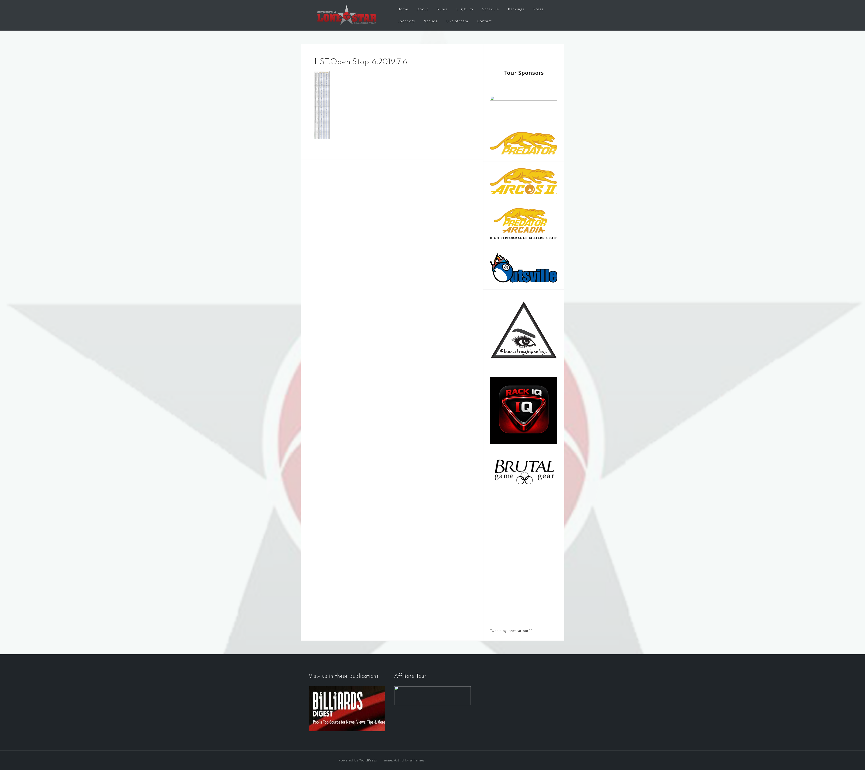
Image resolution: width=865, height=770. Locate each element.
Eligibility (464, 9)
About (422, 9)
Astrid (399, 760)
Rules (442, 9)
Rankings (516, 9)
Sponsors (406, 21)
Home (403, 9)
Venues (430, 21)
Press (538, 9)
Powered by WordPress (358, 760)
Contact (484, 21)
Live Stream (457, 21)
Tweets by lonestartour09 (511, 631)
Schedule (490, 9)
